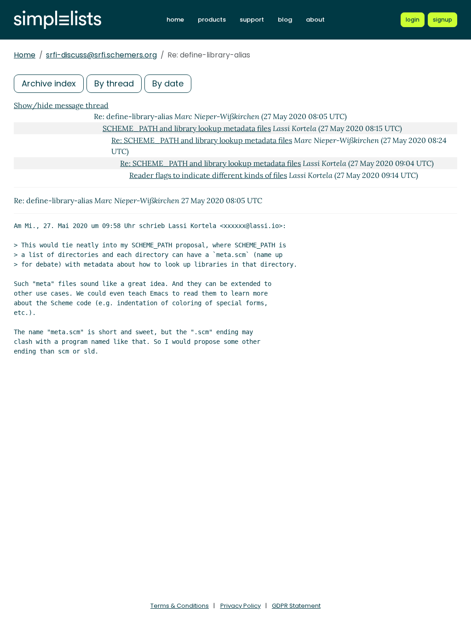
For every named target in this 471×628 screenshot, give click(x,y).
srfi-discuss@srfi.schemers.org (101, 55)
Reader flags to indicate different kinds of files (208, 175)
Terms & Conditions (179, 605)
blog (285, 19)
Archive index (49, 83)
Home (24, 55)
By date (168, 83)
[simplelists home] (57, 20)
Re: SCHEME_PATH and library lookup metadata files (201, 140)
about (315, 19)
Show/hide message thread (61, 105)
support (252, 19)
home (175, 19)
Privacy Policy (240, 605)
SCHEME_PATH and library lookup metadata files (187, 128)
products (212, 19)
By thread (114, 83)
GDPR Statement (296, 605)
